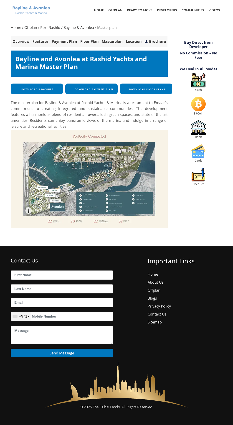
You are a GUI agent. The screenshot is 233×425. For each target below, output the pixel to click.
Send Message (62, 353)
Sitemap (155, 322)
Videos (214, 10)
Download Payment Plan (93, 89)
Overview (21, 41)
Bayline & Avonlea (78, 27)
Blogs (152, 298)
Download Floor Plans (146, 89)
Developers (167, 10)
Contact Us (157, 314)
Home (99, 10)
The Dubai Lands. (107, 407)
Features (40, 41)
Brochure (157, 41)
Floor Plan (89, 41)
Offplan (115, 10)
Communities (193, 10)
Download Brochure (36, 89)
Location (134, 41)
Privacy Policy (159, 306)
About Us (156, 282)
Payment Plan (64, 41)
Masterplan (112, 41)
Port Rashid (50, 27)
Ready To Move (139, 10)
